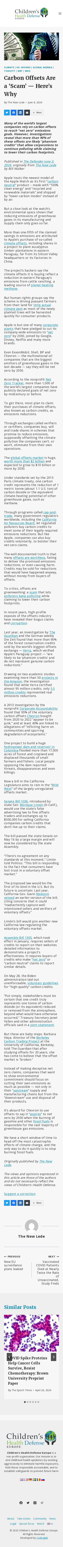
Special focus (26, 1523)
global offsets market (27, 458)
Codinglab (42, 1537)
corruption (18, 623)
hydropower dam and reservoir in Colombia (29, 748)
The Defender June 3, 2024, (29, 163)
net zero (39, 959)
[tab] (25, 1402)
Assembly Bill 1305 (18, 938)
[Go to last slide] (9, 1357)
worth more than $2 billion (24, 461)
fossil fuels (41, 1121)
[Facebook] (21, 1503)
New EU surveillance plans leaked (13, 1263)
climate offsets (15, 243)
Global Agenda (42, 67)
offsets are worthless (29, 558)
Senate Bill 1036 (16, 801)
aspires (35, 1114)
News (52, 1518)
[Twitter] (28, 1503)
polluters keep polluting (22, 596)
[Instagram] (35, 1503)
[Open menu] (60, 13)
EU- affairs (23, 67)
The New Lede (16, 102)
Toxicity (9, 71)
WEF (20, 71)
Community (39, 1518)
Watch (40, 1523)
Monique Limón (31, 805)
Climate (9, 67)
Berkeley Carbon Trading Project (26, 1039)
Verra (27, 650)
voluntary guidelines (43, 983)
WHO (28, 71)
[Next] (53, 1357)
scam (33, 592)
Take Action (24, 1518)
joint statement (42, 1025)
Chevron (33, 716)
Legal (13, 1523)
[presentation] (31, 1333)
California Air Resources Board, (30, 521)
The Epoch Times (22, 1390)
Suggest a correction (19, 1194)
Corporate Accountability (39, 708)
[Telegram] (42, 1503)
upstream (20, 1090)
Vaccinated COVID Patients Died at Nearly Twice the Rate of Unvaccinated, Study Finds (47, 1270)
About (10, 1518)
